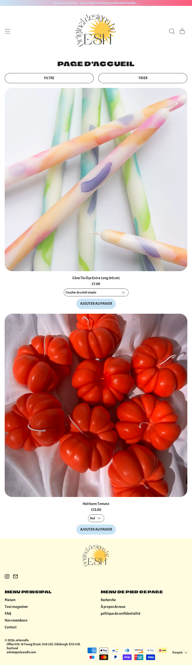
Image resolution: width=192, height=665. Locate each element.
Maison (10, 600)
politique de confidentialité (120, 613)
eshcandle (22, 640)
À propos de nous (113, 606)
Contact (11, 627)
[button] (172, 31)
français (177, 652)
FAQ (8, 613)
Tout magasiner (16, 606)
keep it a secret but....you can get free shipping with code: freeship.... (96, 3)
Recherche (108, 600)
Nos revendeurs (16, 620)
